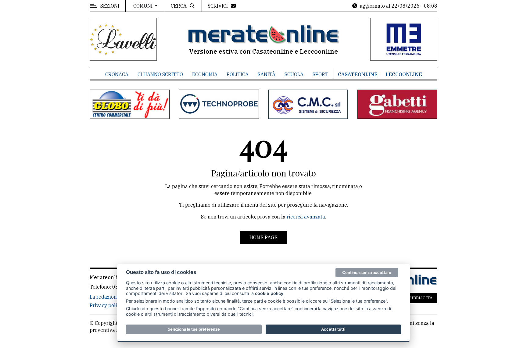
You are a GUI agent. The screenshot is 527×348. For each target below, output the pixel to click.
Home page (263, 237)
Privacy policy (106, 305)
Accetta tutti (333, 329)
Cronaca (116, 74)
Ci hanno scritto (160, 74)
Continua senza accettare (366, 272)
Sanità (266, 74)
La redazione (105, 297)
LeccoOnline (403, 74)
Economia (204, 74)
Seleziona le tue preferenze (194, 329)
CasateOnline (358, 74)
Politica (238, 74)
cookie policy (269, 293)
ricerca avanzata (306, 217)
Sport (320, 74)
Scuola (294, 74)
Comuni (143, 6)
